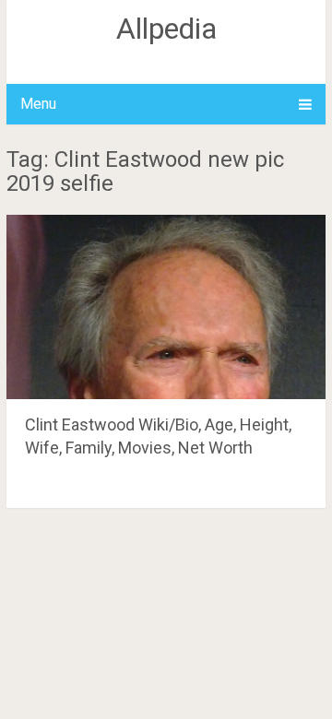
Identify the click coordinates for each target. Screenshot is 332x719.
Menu (38, 103)
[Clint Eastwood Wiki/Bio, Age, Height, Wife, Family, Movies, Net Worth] (166, 307)
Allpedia (166, 28)
